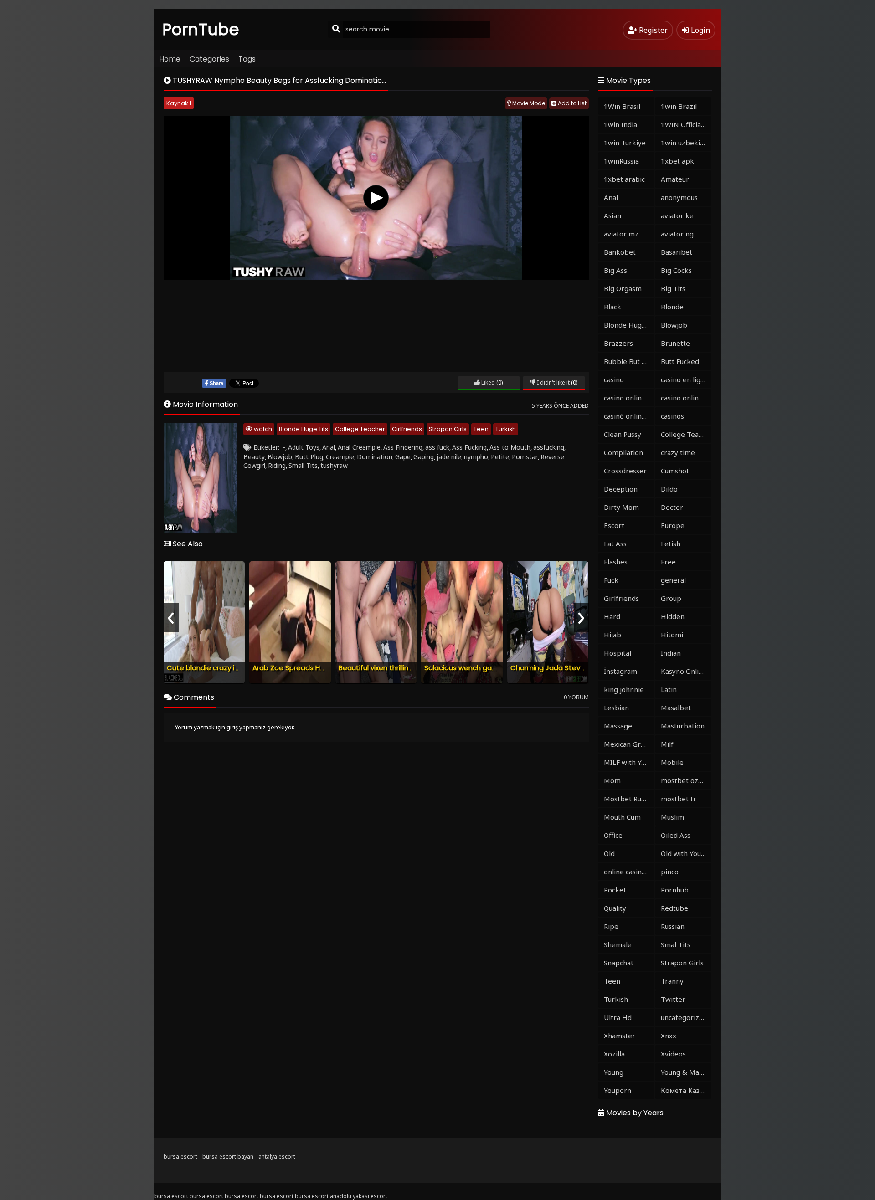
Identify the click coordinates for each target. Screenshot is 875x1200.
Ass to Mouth (509, 447)
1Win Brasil (622, 106)
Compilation (623, 452)
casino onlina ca (629, 397)
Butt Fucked (680, 361)
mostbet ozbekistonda (686, 780)
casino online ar (686, 397)
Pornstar (525, 456)
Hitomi (672, 634)
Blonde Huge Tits (303, 429)
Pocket (615, 889)
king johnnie (624, 689)
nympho (476, 456)
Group (671, 598)
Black (612, 306)
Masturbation (683, 725)
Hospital (617, 652)
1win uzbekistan (686, 142)
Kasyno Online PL (686, 671)
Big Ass (615, 270)
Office (613, 835)
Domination (374, 456)
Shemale (618, 944)
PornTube (201, 29)
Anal (328, 447)
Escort (614, 525)
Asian (612, 215)
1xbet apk (677, 160)
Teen (481, 429)
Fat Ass (615, 543)
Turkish (505, 429)
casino (614, 379)
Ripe (611, 926)
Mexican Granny (629, 744)
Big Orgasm (623, 288)
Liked (487, 382)
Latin (669, 689)
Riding (277, 465)
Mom (612, 780)
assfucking (548, 447)
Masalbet (676, 707)
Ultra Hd (618, 1017)
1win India (620, 124)
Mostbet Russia (628, 798)
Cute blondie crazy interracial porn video (235, 667)
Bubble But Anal (629, 361)
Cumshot (675, 470)
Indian (671, 652)
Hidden (673, 616)
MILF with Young (629, 762)
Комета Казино (686, 1090)
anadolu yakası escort (358, 1196)
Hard (612, 616)
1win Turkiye (625, 142)
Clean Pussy (622, 434)
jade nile (449, 456)
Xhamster (619, 1035)
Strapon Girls (448, 429)
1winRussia (621, 160)
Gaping (423, 456)
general (673, 580)
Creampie (340, 456)
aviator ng (677, 233)
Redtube (674, 908)
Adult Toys (303, 447)
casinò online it (628, 416)
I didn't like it (552, 382)
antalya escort (276, 1156)
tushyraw (334, 465)
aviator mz (621, 233)
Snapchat (618, 962)
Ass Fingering (402, 447)
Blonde (672, 306)
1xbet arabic (624, 179)
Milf (667, 744)
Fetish (670, 543)
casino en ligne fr (686, 379)
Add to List (571, 103)
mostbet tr (678, 798)
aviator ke (677, 215)
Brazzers (618, 343)
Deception (621, 488)
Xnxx (668, 1035)
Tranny (672, 980)
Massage (618, 725)
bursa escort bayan (227, 1156)
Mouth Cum (622, 816)
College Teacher (360, 429)
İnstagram (620, 671)
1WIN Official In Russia (686, 124)
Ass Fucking (469, 447)
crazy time (678, 452)
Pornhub (675, 889)
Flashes (616, 561)
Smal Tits (675, 944)
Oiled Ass (675, 835)
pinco (670, 871)
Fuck (611, 580)
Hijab (612, 634)
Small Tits (303, 465)
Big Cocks (676, 270)
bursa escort (180, 1156)
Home (169, 59)
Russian (673, 926)
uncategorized (684, 1017)
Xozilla (614, 1053)
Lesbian (616, 707)
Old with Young (685, 853)
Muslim (672, 816)
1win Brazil (679, 106)
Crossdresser (625, 470)
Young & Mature (686, 1072)
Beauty (254, 456)
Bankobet (620, 251)
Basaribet (676, 251)
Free (668, 561)
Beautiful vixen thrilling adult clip (392, 667)
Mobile (672, 762)
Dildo (669, 488)
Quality (615, 908)
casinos (672, 416)
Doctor (672, 507)
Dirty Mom (621, 507)
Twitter (673, 999)
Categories (209, 59)
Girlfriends (407, 429)
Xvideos (673, 1053)
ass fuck (437, 447)
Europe (673, 525)
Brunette (675, 343)
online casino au (629, 871)
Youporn (617, 1090)
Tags (247, 59)
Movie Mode (528, 103)
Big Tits (673, 288)
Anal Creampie (359, 447)
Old (609, 853)
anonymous (679, 197)
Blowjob (280, 456)
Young (613, 1072)
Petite (500, 456)
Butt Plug (309, 456)
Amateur (675, 179)
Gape (403, 456)
